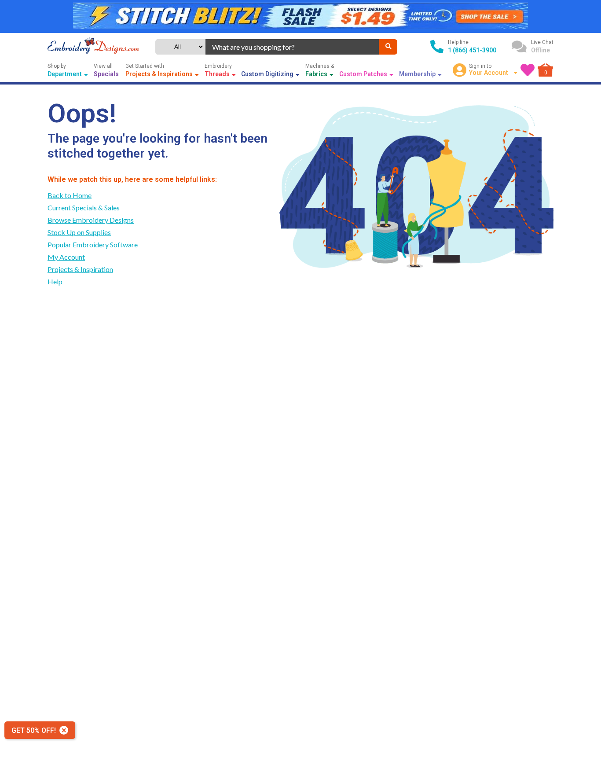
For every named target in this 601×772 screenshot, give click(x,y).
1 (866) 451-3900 (472, 50)
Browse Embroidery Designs (91, 220)
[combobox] (292, 47)
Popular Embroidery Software (93, 244)
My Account (66, 257)
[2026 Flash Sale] (300, 16)
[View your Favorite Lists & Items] (527, 70)
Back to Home (70, 195)
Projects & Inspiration (80, 269)
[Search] (388, 47)
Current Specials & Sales (84, 207)
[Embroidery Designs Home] (93, 46)
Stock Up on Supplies (79, 232)
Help (55, 281)
